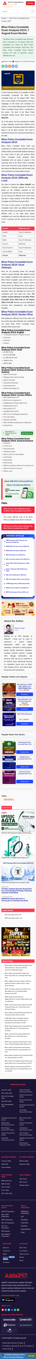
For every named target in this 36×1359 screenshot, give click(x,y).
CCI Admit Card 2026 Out (21, 485)
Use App (30, 3)
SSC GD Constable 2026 (7, 1097)
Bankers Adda (23, 1161)
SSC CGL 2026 (6, 1090)
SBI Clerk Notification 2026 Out (16, 575)
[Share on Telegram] (6, 66)
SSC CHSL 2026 (6, 1093)
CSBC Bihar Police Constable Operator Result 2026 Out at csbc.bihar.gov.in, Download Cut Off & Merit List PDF (17, 1020)
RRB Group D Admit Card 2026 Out (17, 588)
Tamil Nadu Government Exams (25, 1111)
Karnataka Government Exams (26, 1106)
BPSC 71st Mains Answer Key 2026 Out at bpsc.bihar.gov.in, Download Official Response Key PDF (18, 991)
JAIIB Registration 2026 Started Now (18, 583)
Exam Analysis (8, 799)
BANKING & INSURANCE (25, 1212)
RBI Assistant (5, 1231)
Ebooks (21, 1257)
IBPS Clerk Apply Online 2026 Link (17, 592)
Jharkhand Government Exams (7, 1139)
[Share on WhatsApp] (2, 66)
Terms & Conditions (26, 1346)
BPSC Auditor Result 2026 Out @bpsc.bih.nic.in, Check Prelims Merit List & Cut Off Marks (18, 999)
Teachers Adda (6, 1161)
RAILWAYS (24, 1219)
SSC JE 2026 (5, 1187)
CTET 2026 (5, 1190)
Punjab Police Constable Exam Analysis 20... (15, 857)
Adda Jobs (4, 1164)
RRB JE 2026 (5, 1184)
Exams (3, 18)
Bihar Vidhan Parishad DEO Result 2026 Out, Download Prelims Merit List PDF (18, 1014)
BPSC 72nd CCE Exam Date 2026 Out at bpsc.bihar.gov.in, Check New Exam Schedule (17, 1036)
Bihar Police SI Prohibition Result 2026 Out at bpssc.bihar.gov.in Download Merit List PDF (18, 1062)
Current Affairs (6, 1167)
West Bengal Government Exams (7, 1129)
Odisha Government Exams (25, 1096)
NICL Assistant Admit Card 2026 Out (18, 559)
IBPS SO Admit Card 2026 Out (15, 555)
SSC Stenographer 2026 (7, 1105)
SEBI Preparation (7, 1219)
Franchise (6, 1262)
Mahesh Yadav (7, 61)
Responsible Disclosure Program (13, 1343)
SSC (22, 1216)
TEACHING (24, 1223)
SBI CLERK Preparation (5, 1215)
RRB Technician (6, 1180)
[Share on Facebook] (13, 66)
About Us (6, 1247)
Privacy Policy (6, 1349)
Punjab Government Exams (25, 1124)
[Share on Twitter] (16, 66)
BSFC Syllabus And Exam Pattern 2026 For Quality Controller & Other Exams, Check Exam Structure (18, 983)
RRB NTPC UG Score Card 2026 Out (17, 546)
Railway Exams (24, 1185)
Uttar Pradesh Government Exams (25, 1134)
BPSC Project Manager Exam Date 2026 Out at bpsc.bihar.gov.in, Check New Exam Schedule (18, 1028)
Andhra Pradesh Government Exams (25, 1091)
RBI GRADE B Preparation (5, 1235)
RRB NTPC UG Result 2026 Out (21, 481)
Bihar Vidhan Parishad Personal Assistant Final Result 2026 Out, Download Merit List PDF (18, 1050)
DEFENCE (24, 1226)
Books (21, 1260)
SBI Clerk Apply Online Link (13, 914)
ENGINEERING (26, 1229)
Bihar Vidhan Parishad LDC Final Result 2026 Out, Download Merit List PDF (19, 1056)
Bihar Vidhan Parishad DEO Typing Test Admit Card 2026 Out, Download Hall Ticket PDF (18, 976)
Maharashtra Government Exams (7, 1124)
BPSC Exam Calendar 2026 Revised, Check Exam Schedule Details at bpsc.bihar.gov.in (18, 1043)
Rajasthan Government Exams (26, 1139)
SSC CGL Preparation (5, 1227)
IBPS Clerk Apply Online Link (13, 918)
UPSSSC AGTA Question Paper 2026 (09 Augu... (16, 833)
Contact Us (6, 1251)
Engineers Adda (24, 1164)
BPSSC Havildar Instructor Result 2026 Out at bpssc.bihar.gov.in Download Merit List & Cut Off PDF (18, 1069)
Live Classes (23, 1251)
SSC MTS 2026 (6, 1101)
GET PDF (31, 1356)
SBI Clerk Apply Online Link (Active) (18, 579)
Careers (9, 1258)
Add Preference (27, 433)
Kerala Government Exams (25, 1101)
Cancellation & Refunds (9, 1346)
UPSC (23, 1232)
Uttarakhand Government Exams (25, 1129)
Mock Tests (23, 1247)
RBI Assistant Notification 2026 (24, 1144)
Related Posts (6, 807)
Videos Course (24, 1254)
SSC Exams (23, 1179)
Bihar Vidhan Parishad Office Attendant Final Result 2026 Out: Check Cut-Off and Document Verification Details (18, 968)
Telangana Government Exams (9, 1119)
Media (5, 1254)
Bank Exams (23, 1182)
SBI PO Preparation (7, 1211)
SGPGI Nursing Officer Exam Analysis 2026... (15, 882)
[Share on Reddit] (9, 66)
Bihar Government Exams (25, 1119)
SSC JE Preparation (7, 1223)
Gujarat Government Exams (8, 1134)
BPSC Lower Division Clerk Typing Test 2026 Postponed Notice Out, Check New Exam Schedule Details (18, 1007)
